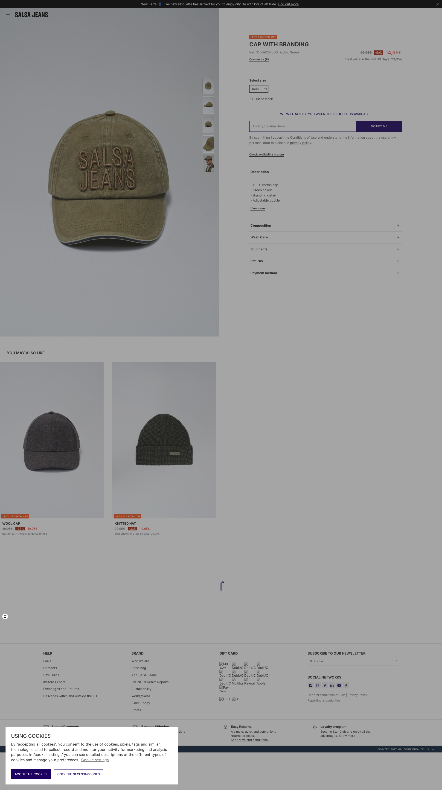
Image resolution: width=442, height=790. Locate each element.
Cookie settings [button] (95, 760)
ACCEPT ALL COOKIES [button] (31, 774)
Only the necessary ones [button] (78, 774)
